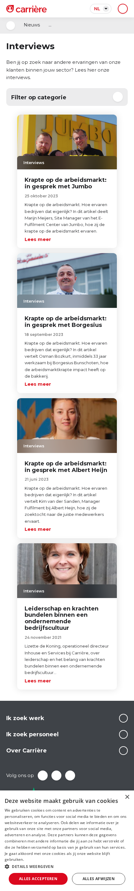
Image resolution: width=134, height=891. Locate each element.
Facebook (43, 775)
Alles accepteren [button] (38, 878)
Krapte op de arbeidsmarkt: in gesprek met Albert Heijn (66, 467)
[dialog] (67, 840)
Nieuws (32, 25)
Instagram (70, 775)
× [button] (127, 797)
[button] (67, 866)
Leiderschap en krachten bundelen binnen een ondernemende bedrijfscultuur (61, 618)
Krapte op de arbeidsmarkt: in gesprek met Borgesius (66, 321)
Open (10, 25)
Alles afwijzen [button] (99, 878)
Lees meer (38, 239)
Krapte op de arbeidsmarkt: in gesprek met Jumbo (66, 183)
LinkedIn (56, 775)
